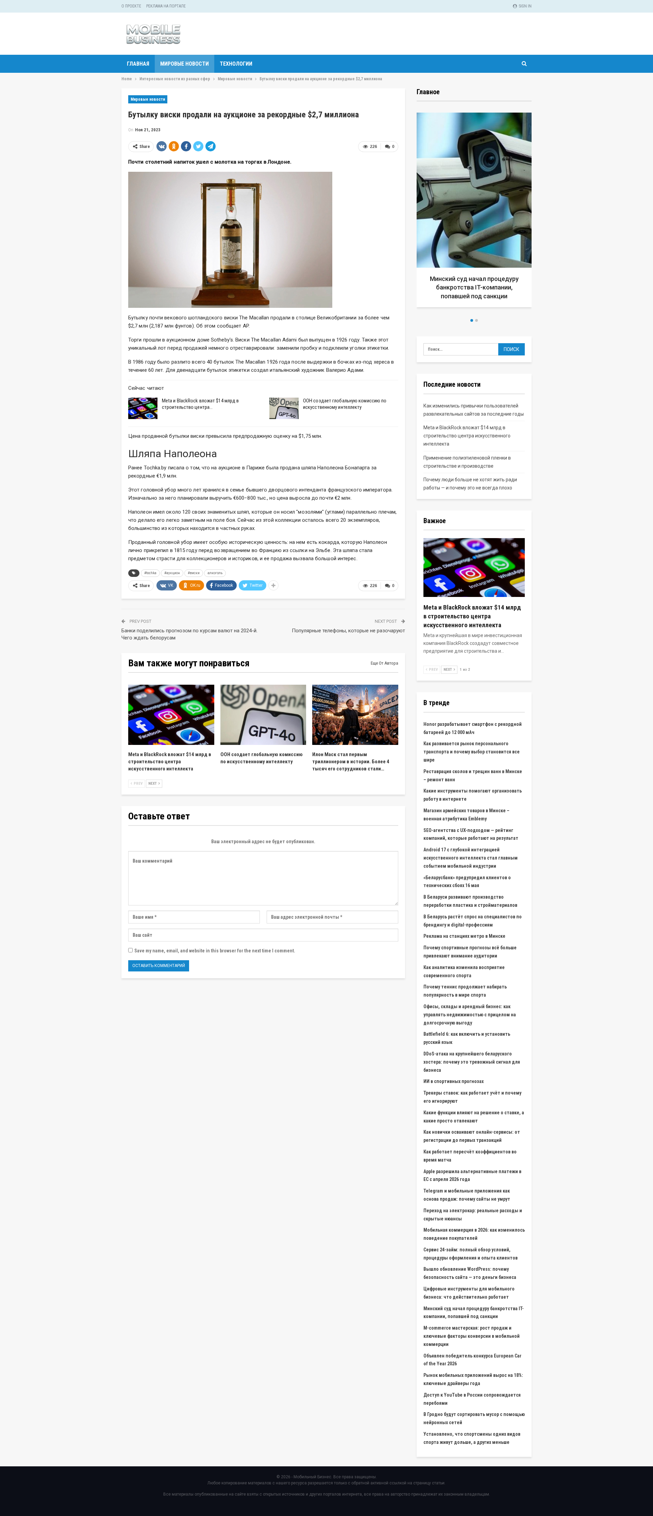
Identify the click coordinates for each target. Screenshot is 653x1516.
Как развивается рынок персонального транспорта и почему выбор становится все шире (471, 752)
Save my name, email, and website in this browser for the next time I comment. (214, 950)
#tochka (150, 573)
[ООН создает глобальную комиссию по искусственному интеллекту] (284, 408)
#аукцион (172, 573)
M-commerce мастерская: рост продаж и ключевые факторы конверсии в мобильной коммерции (471, 1336)
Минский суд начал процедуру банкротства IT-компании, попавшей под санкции (474, 287)
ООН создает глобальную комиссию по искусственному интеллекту (344, 404)
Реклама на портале (166, 6)
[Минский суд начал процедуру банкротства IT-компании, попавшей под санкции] (474, 210)
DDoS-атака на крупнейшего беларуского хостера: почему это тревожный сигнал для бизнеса (471, 1062)
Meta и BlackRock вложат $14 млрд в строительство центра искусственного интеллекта (466, 436)
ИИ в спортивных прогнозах (453, 1081)
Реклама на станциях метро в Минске (464, 936)
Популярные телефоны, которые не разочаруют (348, 631)
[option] (474, 212)
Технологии (236, 64)
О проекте (131, 6)
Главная (138, 64)
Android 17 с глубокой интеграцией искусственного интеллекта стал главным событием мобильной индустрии (470, 858)
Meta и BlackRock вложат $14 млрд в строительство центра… (200, 404)
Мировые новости (184, 64)
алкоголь (214, 573)
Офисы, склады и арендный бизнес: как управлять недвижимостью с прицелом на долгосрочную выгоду (469, 1015)
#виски (194, 573)
